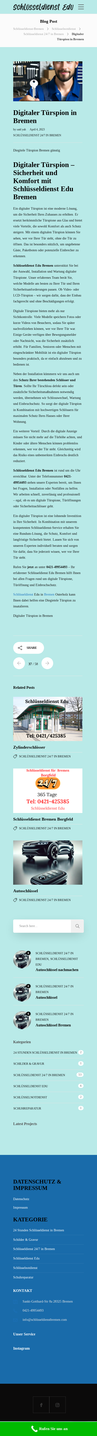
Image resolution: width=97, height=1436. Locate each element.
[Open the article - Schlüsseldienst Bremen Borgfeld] (30, 791)
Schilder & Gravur (28, 1063)
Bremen (49, 594)
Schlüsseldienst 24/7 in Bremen (44, 34)
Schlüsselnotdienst (64, 29)
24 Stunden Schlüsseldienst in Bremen (45, 1052)
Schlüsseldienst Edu (30, 1086)
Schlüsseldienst (23, 594)
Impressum (20, 1207)
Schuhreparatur (27, 1108)
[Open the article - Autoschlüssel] (30, 862)
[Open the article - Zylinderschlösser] (30, 719)
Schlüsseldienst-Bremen (28, 29)
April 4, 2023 (37, 129)
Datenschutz (21, 1199)
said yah (22, 129)
